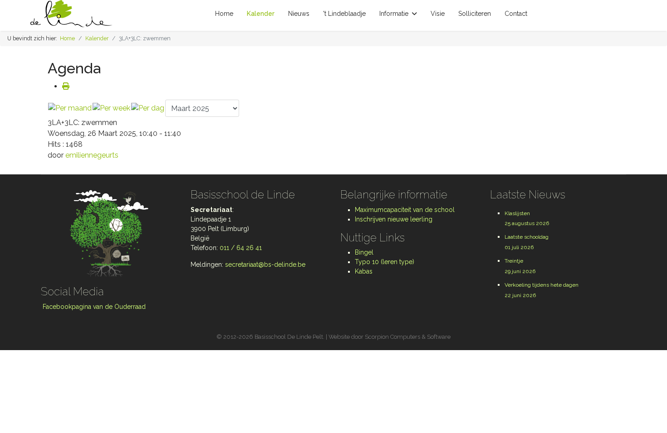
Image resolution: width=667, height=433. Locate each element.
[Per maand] (70, 108)
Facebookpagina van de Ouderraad (93, 306)
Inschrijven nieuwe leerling (393, 219)
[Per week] (111, 108)
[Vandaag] (147, 108)
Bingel (364, 252)
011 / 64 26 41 (241, 247)
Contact (516, 13)
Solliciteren (474, 13)
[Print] (65, 86)
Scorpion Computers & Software (408, 336)
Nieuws (298, 13)
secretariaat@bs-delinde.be (265, 264)
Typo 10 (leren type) (384, 261)
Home (224, 13)
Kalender (261, 13)
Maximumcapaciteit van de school (405, 209)
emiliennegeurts (91, 155)
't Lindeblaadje (344, 13)
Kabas (364, 271)
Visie (438, 13)
